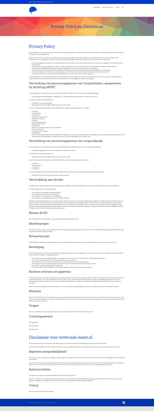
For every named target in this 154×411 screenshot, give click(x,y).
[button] (122, 7)
